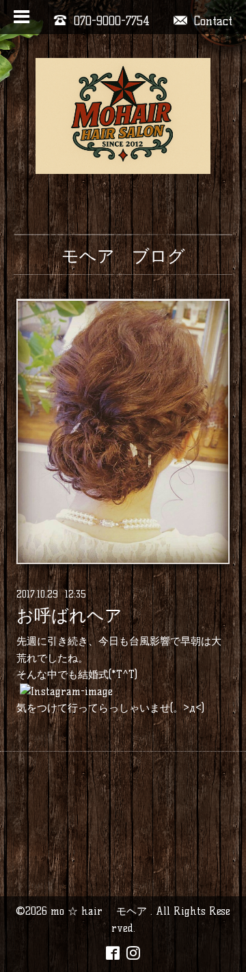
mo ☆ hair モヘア (100, 910)
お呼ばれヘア (69, 615)
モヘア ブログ (123, 256)
